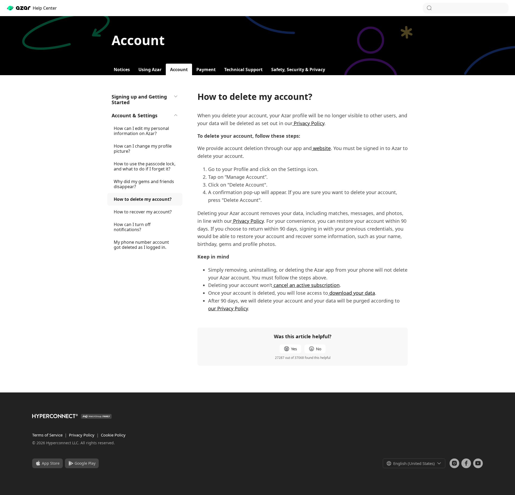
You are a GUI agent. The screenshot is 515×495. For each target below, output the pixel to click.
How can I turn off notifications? (132, 226)
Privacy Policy (82, 435)
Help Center (45, 8)
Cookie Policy (113, 435)
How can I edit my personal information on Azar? (141, 130)
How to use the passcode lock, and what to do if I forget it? (144, 166)
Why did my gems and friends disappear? (144, 184)
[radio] (290, 348)
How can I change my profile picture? (143, 148)
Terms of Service (48, 435)
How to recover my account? (143, 212)
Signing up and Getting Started (139, 99)
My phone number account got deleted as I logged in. (141, 244)
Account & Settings (134, 115)
